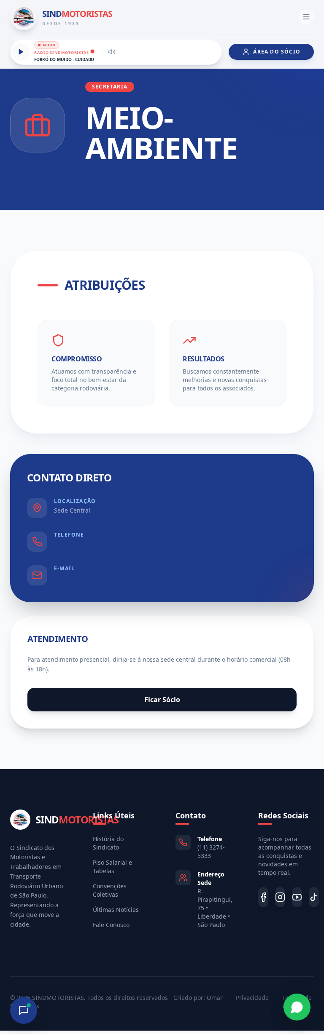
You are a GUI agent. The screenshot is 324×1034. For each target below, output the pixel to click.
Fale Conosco (111, 925)
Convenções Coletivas (110, 890)
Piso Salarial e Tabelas (112, 866)
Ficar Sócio (162, 699)
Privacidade (252, 998)
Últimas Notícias (116, 910)
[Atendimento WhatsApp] (297, 1007)
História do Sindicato (108, 843)
